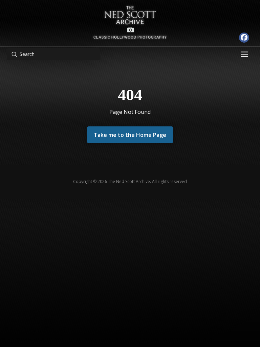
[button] (245, 54)
